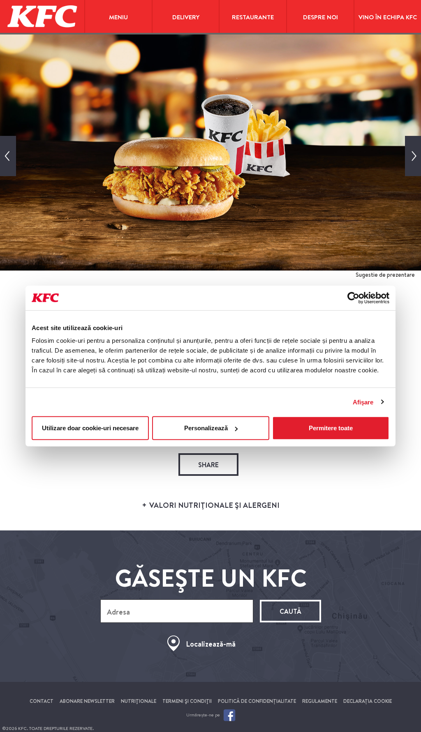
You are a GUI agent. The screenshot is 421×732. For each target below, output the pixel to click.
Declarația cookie (367, 701)
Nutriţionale (138, 701)
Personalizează (206, 428)
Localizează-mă (211, 644)
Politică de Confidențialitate (257, 701)
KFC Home (42, 16)
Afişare (363, 401)
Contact (41, 701)
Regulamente (319, 701)
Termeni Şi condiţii (187, 701)
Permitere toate (331, 428)
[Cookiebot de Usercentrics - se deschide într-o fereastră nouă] (353, 297)
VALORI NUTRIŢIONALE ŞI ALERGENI (214, 505)
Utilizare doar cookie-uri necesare (90, 428)
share (208, 464)
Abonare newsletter (87, 701)
